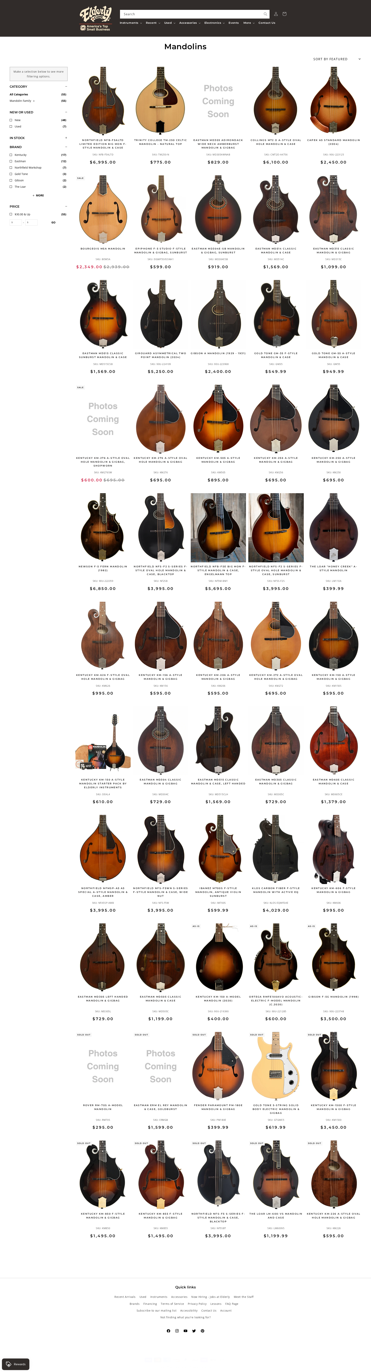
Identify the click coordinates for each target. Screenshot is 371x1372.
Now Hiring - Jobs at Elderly (210, 1297)
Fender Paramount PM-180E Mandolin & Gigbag (218, 1107)
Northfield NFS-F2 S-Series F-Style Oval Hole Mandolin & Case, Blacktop (161, 570)
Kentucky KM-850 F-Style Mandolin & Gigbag (103, 1215)
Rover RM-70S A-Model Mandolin (103, 1107)
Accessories (179, 1297)
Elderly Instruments (178, 1366)
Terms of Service (172, 1304)
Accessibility (189, 1310)
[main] (218, 658)
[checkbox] (39, 101)
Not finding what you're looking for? (185, 1317)
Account (225, 1310)
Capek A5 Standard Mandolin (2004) (333, 142)
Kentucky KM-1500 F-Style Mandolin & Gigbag (334, 1107)
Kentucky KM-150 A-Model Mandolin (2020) (218, 998)
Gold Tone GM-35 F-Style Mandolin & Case (276, 355)
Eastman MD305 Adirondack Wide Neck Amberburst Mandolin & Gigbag (218, 144)
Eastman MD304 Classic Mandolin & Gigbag (160, 781)
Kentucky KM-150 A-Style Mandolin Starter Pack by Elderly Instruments (103, 783)
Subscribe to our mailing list (156, 1310)
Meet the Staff (244, 1297)
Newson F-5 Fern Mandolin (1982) (103, 568)
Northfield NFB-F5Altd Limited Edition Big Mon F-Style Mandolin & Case (103, 144)
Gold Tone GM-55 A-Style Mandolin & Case (334, 355)
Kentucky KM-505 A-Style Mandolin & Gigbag (218, 459)
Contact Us (208, 1310)
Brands (135, 1304)
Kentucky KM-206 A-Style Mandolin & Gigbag (218, 677)
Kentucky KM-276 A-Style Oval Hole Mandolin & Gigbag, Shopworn (103, 461)
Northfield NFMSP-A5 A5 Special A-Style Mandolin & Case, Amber (103, 892)
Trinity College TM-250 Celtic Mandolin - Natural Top (160, 142)
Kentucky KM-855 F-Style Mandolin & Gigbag (161, 1215)
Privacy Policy (197, 1304)
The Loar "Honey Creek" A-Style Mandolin (333, 568)
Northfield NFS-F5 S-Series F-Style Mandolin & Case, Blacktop (218, 1217)
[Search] (265, 14)
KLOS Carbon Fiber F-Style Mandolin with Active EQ (276, 890)
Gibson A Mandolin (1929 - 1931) (218, 353)
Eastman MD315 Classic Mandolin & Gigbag (333, 250)
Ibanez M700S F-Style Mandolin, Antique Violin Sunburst (218, 892)
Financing (150, 1304)
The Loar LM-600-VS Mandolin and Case (275, 1215)
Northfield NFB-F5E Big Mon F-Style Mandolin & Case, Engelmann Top (218, 570)
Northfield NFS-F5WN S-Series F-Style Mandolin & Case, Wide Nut (160, 892)
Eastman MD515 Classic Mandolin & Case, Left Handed (218, 781)
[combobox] (195, 14)
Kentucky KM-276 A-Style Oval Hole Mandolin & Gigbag (160, 459)
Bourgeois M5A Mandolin (103, 248)
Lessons (215, 1304)
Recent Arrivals (125, 1297)
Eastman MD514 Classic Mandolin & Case (276, 250)
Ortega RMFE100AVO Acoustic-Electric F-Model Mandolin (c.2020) (276, 1000)
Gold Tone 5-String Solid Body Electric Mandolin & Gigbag (276, 1109)
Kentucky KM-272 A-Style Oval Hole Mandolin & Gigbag (276, 677)
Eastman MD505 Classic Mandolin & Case (160, 998)
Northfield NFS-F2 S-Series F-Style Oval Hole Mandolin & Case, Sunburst (276, 570)
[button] (130, 23)
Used (143, 1297)
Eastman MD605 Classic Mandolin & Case (334, 781)
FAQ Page (231, 1304)
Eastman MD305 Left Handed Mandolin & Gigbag (103, 998)
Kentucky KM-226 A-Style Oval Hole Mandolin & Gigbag (334, 1215)
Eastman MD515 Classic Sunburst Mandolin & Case (103, 355)
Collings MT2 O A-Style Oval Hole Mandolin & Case (276, 142)
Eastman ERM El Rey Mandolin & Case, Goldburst (161, 1107)
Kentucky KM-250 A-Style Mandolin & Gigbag (334, 459)
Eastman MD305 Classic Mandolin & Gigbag (276, 781)
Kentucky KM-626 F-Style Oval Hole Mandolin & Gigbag (103, 677)
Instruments (159, 1297)
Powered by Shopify (201, 1366)
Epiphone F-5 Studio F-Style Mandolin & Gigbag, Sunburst (160, 250)
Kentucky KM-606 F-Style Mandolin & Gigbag (333, 890)
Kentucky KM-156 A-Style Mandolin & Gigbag (160, 677)
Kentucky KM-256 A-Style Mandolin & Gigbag (276, 459)
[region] (34, 658)
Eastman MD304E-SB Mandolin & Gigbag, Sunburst (218, 250)
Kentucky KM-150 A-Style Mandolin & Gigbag (334, 677)
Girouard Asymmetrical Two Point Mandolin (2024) (160, 355)
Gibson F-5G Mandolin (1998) (333, 996)
